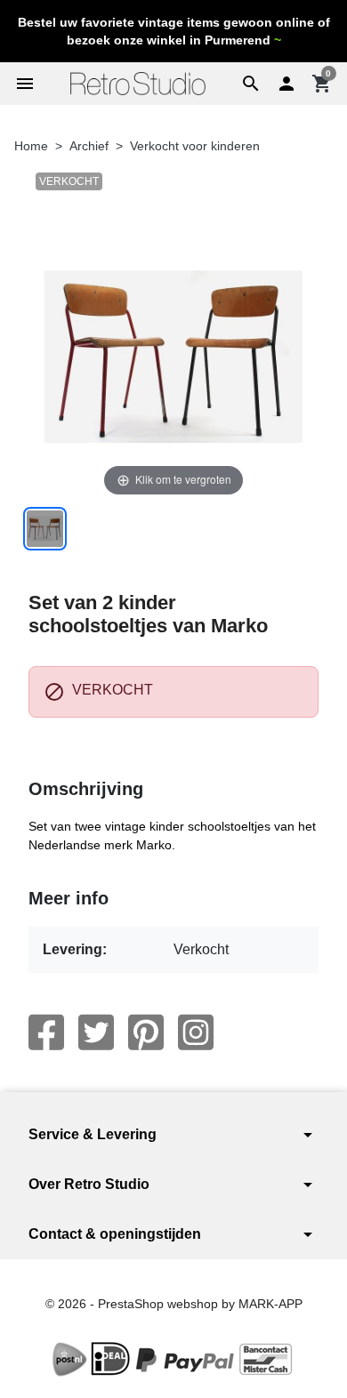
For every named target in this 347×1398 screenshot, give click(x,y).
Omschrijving (85, 789)
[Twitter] (96, 1032)
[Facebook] (46, 1032)
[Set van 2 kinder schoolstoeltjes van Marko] (45, 528)
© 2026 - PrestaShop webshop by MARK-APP (174, 1304)
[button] (251, 83)
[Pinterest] (146, 1032)
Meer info (68, 898)
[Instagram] (196, 1032)
